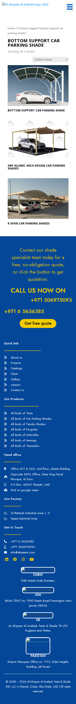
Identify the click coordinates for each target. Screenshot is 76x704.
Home (11, 28)
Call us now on (38, 290)
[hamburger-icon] (69, 7)
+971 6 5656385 (24, 311)
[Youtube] (32, 559)
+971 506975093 (51, 300)
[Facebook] (16, 559)
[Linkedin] (7, 559)
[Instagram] (24, 559)
